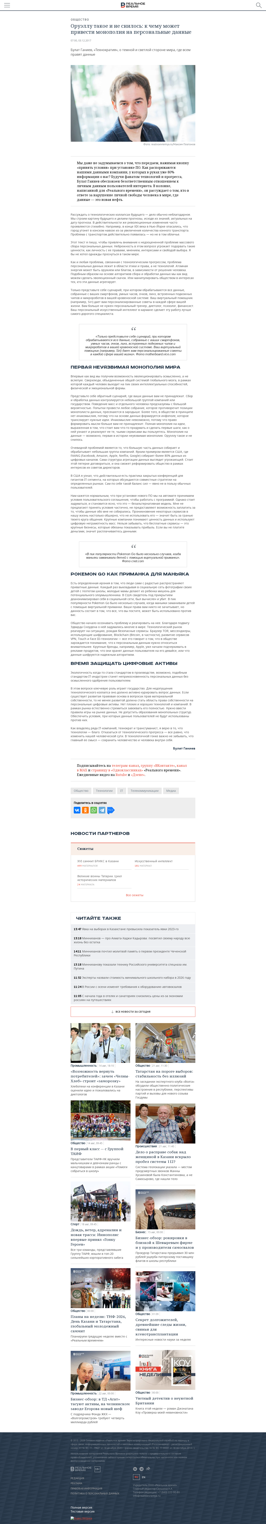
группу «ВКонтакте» (158, 765)
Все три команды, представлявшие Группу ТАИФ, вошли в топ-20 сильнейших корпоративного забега (97, 1243)
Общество (80, 19)
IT (121, 791)
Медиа (171, 791)
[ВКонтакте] (77, 810)
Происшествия (146, 1146)
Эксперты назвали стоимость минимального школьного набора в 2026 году (132, 978)
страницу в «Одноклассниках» (117, 770)
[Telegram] (102, 810)
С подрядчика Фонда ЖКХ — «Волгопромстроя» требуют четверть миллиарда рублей (100, 1410)
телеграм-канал (125, 765)
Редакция (77, 1478)
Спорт (75, 1224)
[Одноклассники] (85, 810)
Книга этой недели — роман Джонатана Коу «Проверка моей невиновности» (164, 1405)
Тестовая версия (83, 1511)
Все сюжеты (134, 895)
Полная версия (81, 1507)
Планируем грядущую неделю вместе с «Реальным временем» (99, 1328)
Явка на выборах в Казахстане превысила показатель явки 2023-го (126, 929)
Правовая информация (86, 1488)
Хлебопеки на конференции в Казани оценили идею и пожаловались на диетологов (100, 1082)
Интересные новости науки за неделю (163, 1329)
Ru (136, 1477)
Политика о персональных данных (95, 1493)
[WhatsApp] (93, 810)
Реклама (76, 1483)
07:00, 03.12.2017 (81, 40)
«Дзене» (138, 774)
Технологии (104, 791)
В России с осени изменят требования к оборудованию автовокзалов (128, 987)
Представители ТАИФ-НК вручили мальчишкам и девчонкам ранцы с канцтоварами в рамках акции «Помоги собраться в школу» (99, 1159)
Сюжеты (85, 848)
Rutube (121, 774)
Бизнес (140, 1232)
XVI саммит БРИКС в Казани (98, 863)
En (143, 1477)
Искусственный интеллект (153, 863)
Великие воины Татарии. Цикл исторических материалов (99, 880)
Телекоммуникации (145, 791)
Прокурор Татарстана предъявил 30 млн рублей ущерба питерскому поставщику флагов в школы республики (164, 1249)
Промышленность (84, 1065)
